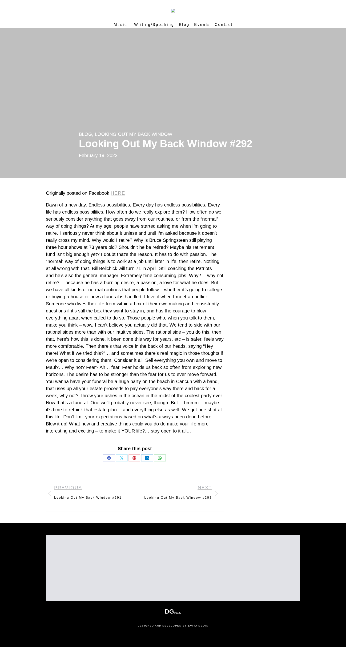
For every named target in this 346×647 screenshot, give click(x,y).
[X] (122, 457)
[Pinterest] (134, 457)
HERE (118, 193)
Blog (85, 134)
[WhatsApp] (160, 457)
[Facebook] (109, 457)
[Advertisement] (173, 568)
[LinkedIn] (147, 457)
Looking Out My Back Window (133, 134)
